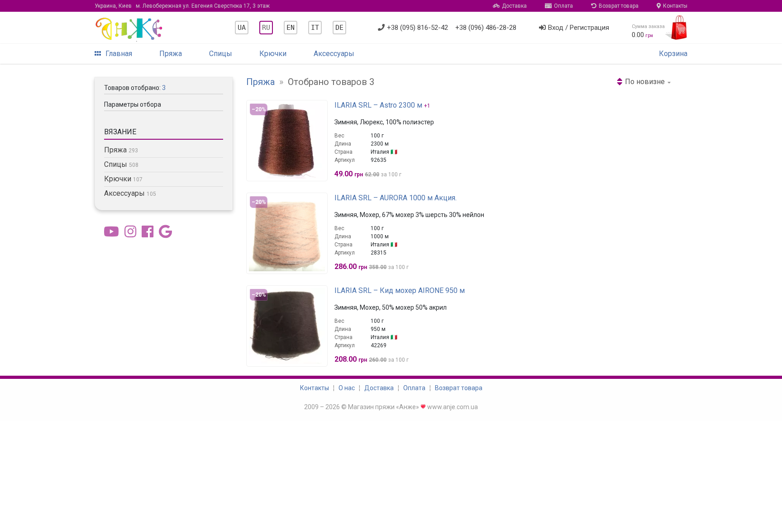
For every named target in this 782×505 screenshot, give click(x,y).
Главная (118, 53)
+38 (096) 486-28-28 (485, 28)
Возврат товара (619, 6)
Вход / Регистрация (578, 28)
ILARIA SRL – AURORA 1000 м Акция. (395, 198)
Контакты (675, 6)
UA (242, 28)
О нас (347, 388)
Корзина (673, 53)
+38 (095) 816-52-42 (417, 28)
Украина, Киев (182, 6)
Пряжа (170, 53)
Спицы (220, 53)
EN (290, 28)
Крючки (272, 53)
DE (339, 28)
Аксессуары (334, 53)
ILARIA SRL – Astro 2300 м (378, 105)
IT (315, 28)
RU (266, 28)
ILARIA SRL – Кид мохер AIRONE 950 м (399, 290)
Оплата (563, 6)
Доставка (514, 6)
